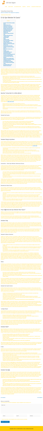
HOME (6, 6)
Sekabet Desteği (6, 39)
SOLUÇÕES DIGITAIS (17, 6)
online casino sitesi (10, 101)
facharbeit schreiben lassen (36, 6)
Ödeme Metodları (6, 41)
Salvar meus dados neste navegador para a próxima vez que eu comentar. (14, 419)
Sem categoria (11, 12)
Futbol (4, 38)
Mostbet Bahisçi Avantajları (8, 61)
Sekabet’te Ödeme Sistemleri (8, 33)
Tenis (4, 34)
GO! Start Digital (10, 3)
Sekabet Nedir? (6, 37)
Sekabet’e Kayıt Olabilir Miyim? (8, 58)
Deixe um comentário (4, 12)
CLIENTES (24, 6)
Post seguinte (40, 397)
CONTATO (28, 6)
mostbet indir (35, 145)
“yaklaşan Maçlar (6, 36)
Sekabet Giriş (5, 32)
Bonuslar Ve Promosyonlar (7, 45)
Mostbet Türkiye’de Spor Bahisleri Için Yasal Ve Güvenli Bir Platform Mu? (8, 43)
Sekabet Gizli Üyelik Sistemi (8, 35)
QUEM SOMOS (10, 6)
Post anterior (2, 397)
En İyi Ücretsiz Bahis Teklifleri (8, 40)
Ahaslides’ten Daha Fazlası (7, 29)
